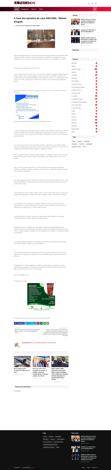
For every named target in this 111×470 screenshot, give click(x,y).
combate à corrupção (48, 447)
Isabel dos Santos (76, 146)
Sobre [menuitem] (41, 9)
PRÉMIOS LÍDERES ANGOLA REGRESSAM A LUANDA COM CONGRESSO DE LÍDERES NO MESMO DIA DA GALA (89, 40)
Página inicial (17, 14)
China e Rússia (84, 81)
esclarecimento (84, 129)
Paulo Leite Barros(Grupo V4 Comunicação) (28, 25)
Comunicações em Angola (84, 87)
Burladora (45, 439)
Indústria (82, 144)
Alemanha (84, 63)
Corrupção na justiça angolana (84, 102)
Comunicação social (84, 84)
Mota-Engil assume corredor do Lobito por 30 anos (22, 370)
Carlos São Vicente (58, 442)
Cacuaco (53, 439)
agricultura (84, 126)
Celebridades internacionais (50, 444)
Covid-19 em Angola (84, 105)
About (88, 467)
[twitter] (92, 3)
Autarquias (84, 78)
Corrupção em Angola (84, 99)
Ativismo (84, 72)
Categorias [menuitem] (24, 9)
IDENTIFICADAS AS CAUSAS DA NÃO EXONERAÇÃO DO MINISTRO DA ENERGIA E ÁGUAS (88, 22)
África (84, 132)
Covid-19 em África (84, 108)
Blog (21, 467)
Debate (84, 114)
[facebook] (89, 3)
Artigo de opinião (84, 69)
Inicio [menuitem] (16, 9)
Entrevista (84, 123)
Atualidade (84, 75)
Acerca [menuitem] (33, 9)
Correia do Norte (84, 93)
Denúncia (84, 117)
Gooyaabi (32, 467)
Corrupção (84, 96)
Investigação (89, 144)
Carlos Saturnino (47, 442)
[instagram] (96, 3)
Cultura (84, 111)
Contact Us (94, 467)
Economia (84, 120)
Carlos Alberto (60, 439)
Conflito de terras (84, 90)
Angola (84, 66)
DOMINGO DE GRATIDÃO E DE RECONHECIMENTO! (88, 31)
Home (83, 467)
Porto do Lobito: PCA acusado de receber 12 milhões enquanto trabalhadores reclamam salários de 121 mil (40, 372)
